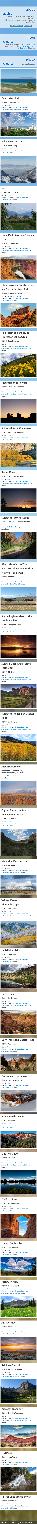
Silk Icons (31, 44)
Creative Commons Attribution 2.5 (26, 47)
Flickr (9, 105)
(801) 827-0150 (26, 1523)
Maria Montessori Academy (10, 1523)
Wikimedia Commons (14, 296)
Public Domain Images (14, 527)
